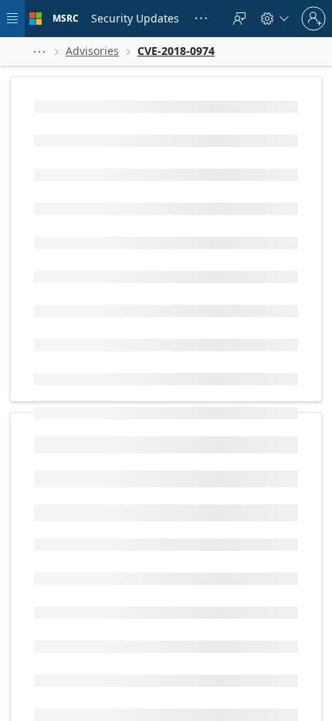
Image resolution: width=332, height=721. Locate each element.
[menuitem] (135, 18)
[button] (39, 51)
